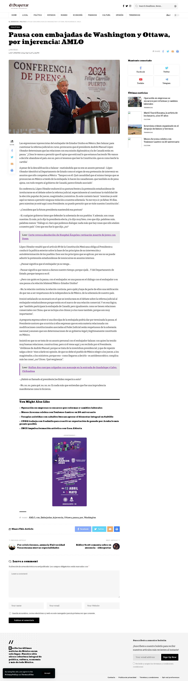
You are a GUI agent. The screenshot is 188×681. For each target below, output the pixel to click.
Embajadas (46, 517)
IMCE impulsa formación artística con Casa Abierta (51, 428)
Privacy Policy (11, 675)
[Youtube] (140, 81)
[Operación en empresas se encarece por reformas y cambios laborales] (135, 102)
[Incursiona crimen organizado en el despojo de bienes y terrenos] (135, 129)
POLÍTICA (15, 27)
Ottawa (68, 517)
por (81, 517)
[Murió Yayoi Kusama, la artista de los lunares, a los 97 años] (135, 116)
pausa (76, 517)
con (38, 517)
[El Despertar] (19, 6)
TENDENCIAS (148, 107)
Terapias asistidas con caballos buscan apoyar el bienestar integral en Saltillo (67, 417)
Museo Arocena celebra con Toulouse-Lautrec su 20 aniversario (58, 412)
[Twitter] (127, 6)
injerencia (58, 517)
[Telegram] (166, 81)
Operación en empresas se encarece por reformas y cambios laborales (61, 408)
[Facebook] (123, 6)
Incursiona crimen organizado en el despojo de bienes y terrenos (161, 127)
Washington (90, 517)
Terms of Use (28, 675)
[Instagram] (130, 6)
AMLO (32, 517)
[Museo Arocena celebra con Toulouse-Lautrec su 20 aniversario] (135, 142)
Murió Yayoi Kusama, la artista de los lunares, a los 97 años (161, 114)
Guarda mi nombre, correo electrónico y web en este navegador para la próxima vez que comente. (53, 613)
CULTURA (147, 119)
